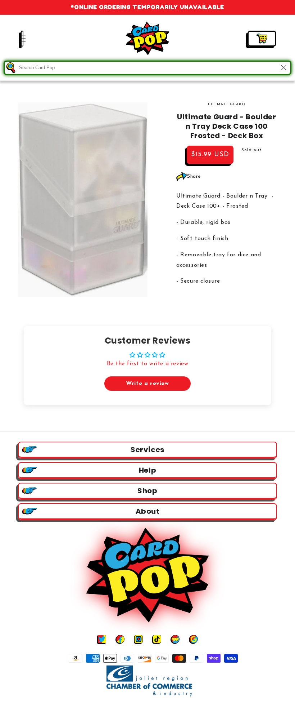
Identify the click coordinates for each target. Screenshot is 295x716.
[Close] (283, 68)
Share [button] (194, 176)
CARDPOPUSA (155, 708)
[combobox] (147, 68)
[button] (18, 39)
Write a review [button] (147, 383)
